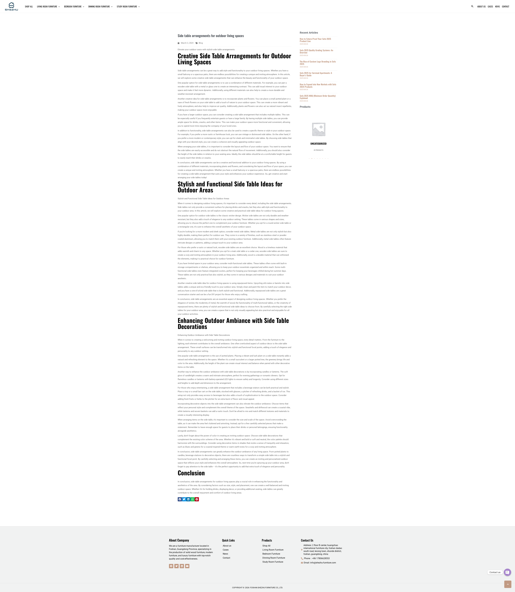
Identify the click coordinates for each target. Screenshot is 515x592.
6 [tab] (322, 158)
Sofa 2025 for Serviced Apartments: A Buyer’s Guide (316, 74)
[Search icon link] (472, 6)
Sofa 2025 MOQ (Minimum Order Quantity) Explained (318, 97)
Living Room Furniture (272, 549)
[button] (180, 499)
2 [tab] (311, 158)
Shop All (266, 545)
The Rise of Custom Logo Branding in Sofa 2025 (318, 63)
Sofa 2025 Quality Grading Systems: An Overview (316, 51)
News (225, 554)
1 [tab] (309, 158)
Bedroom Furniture (271, 554)
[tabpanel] (318, 130)
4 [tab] (317, 158)
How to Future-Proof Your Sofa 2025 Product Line (315, 40)
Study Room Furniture (272, 562)
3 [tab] (314, 158)
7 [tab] (325, 158)
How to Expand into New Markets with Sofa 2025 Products (318, 85)
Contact (226, 558)
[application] (58, 6)
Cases (226, 549)
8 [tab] (328, 158)
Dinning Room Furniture (273, 558)
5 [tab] (320, 158)
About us (227, 545)
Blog (201, 43)
